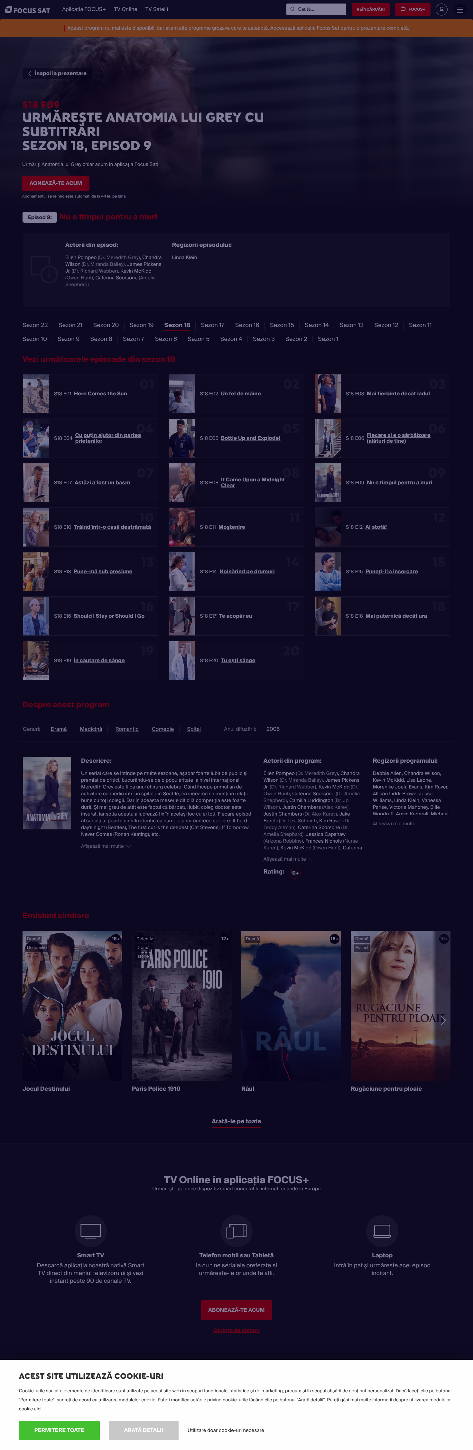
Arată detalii (143, 1430)
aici (38, 1409)
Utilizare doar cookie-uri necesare (226, 1430)
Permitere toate (59, 1430)
